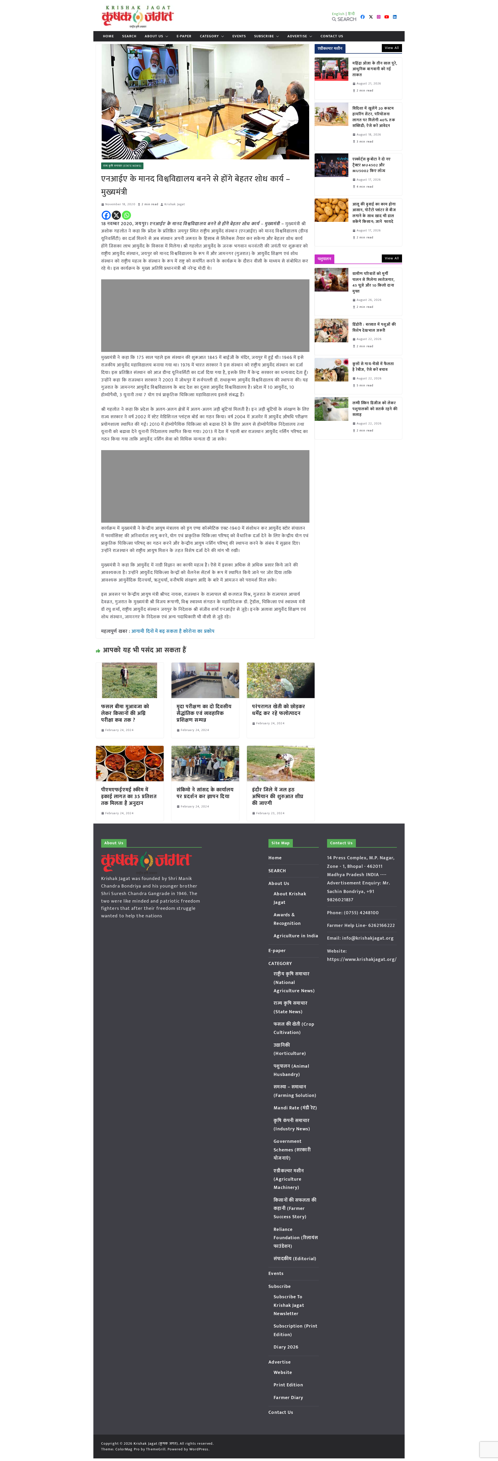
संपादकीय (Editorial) (295, 1259)
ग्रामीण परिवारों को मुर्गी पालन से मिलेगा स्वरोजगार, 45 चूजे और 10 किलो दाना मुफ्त (373, 282)
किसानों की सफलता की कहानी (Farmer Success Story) (295, 1208)
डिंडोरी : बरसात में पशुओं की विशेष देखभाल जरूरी (374, 328)
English (338, 14)
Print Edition (288, 1385)
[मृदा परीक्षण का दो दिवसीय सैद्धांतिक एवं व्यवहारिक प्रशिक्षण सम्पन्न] (205, 666)
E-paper (184, 36)
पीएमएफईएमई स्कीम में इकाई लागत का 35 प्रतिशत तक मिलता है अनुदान (129, 796)
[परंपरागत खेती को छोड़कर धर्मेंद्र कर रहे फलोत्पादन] (281, 666)
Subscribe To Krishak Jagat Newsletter (289, 1305)
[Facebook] (106, 215)
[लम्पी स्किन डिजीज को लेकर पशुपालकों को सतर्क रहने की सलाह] (331, 418)
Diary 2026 (286, 1347)
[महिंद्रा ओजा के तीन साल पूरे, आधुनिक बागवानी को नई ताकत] (331, 79)
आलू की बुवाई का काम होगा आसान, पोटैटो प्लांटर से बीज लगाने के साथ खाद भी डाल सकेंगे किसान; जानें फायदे (374, 213)
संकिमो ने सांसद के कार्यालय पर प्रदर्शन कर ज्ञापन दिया (205, 793)
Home (108, 36)
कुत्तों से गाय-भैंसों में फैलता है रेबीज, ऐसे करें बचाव (373, 367)
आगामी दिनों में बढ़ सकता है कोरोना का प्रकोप (173, 631)
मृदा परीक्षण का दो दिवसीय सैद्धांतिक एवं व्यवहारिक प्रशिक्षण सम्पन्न (204, 713)
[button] (165, 36)
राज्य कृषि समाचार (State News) (122, 166)
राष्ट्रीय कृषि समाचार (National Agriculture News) (294, 982)
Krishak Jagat (174, 204)
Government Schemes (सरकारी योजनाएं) (292, 1150)
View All (392, 48)
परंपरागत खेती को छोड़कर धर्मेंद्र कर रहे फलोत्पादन (279, 710)
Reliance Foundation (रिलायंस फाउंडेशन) (296, 1238)
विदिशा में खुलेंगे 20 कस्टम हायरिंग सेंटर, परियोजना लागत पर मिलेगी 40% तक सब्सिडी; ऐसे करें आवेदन (373, 117)
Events (239, 36)
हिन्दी (351, 14)
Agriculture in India (296, 936)
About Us (154, 36)
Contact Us (332, 36)
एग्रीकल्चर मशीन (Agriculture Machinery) (289, 1179)
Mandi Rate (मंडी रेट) (295, 1108)
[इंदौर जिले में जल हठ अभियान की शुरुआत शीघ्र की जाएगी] (281, 749)
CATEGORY (209, 36)
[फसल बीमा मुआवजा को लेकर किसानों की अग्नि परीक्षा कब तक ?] (130, 666)
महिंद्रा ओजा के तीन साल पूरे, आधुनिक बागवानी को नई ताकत (374, 69)
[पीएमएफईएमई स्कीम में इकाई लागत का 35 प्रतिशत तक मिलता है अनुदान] (130, 749)
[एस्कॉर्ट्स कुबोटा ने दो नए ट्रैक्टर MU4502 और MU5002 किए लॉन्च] (331, 174)
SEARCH (129, 36)
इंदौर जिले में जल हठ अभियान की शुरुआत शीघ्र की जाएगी (277, 796)
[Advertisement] (205, 315)
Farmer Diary (288, 1398)
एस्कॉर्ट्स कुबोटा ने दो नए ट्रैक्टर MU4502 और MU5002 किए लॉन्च (371, 165)
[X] (116, 215)
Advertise (297, 36)
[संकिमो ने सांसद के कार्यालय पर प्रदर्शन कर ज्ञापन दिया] (205, 749)
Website (283, 1373)
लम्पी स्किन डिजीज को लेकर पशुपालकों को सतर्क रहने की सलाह (375, 409)
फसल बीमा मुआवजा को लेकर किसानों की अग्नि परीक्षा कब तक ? (125, 713)
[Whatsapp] (126, 215)
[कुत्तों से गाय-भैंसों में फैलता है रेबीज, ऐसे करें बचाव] (331, 376)
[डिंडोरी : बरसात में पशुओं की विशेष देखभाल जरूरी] (331, 337)
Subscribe (264, 36)
